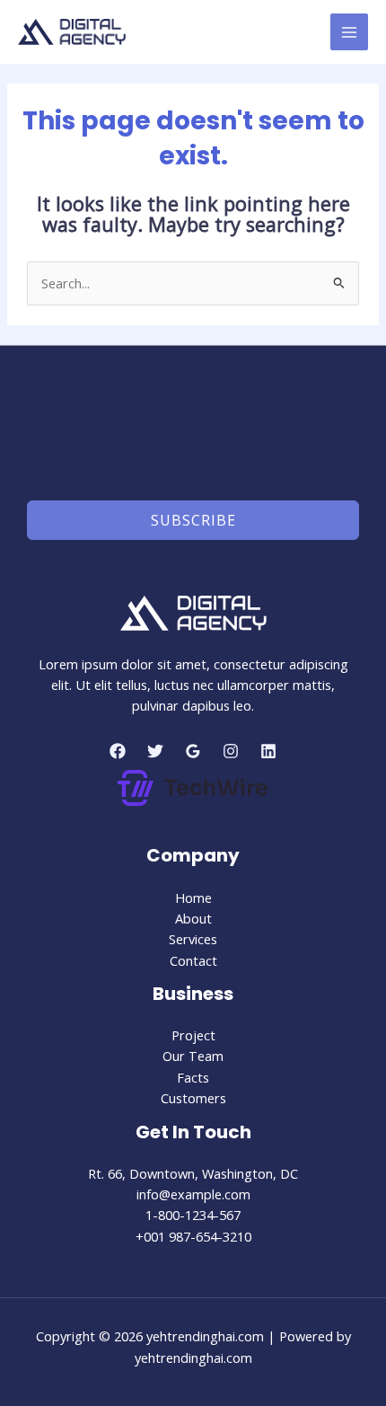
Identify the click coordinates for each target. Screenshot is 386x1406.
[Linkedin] (268, 751)
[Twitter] (155, 751)
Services (193, 939)
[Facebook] (118, 751)
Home (193, 897)
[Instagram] (231, 751)
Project (193, 1035)
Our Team (193, 1056)
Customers (193, 1098)
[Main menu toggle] (349, 32)
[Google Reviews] (193, 751)
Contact (193, 960)
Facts (193, 1077)
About (193, 918)
